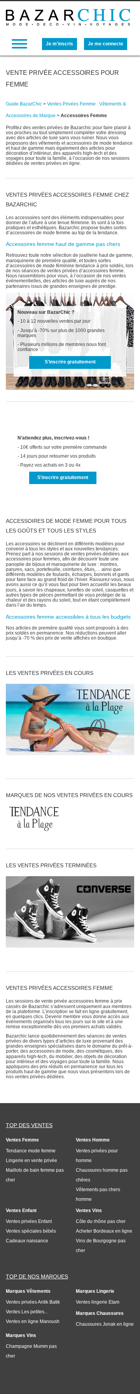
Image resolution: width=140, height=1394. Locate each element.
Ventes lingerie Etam (97, 1302)
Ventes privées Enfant (29, 1221)
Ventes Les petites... (27, 1311)
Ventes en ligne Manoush (33, 1321)
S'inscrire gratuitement (70, 362)
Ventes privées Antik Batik (33, 1302)
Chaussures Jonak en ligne (105, 1324)
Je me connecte (105, 44)
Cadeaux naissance (27, 1241)
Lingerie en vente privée (31, 1160)
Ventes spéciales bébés (31, 1231)
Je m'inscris (59, 44)
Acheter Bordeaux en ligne (104, 1231)
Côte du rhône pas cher (101, 1221)
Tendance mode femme (31, 1151)
